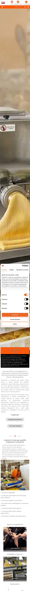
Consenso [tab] (4, 269)
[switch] (26, 299)
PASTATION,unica (15, 350)
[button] (2, 7)
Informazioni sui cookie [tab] (22, 269)
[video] (12, 2)
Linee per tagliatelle (8, 492)
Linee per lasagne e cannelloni (12, 500)
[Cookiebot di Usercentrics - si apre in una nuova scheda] (22, 266)
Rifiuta (15, 324)
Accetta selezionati (15, 319)
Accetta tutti (15, 314)
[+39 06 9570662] (26, 2)
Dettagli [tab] (12, 269)
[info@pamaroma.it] (18, 2)
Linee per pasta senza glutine (11, 508)
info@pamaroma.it (18, 4)
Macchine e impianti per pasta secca (14, 516)
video (12, 4)
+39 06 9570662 (26, 4)
